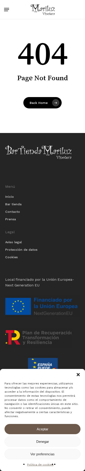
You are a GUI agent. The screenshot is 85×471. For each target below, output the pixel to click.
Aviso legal (13, 242)
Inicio (9, 196)
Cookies (11, 257)
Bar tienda (13, 204)
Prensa (10, 219)
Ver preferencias (42, 454)
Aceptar (42, 429)
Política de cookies (40, 464)
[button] (78, 374)
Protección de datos (21, 249)
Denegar (42, 441)
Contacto (12, 211)
